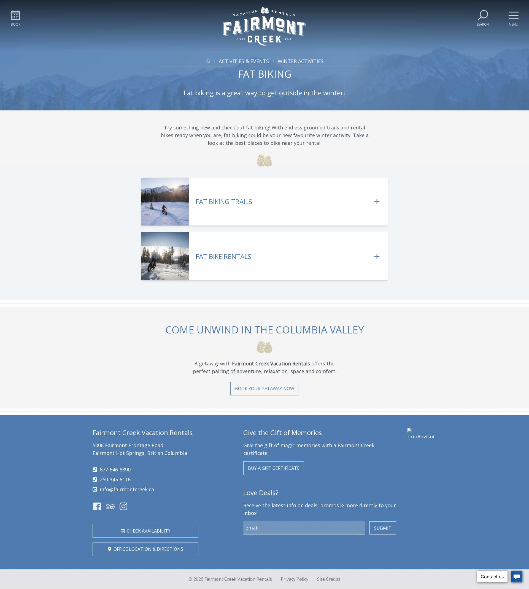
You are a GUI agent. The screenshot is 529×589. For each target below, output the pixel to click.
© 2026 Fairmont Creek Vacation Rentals (230, 579)
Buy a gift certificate (273, 468)
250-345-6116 (115, 479)
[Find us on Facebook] (97, 506)
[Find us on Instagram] (123, 506)
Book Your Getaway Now (264, 389)
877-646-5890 (115, 469)
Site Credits (329, 579)
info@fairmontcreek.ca (127, 489)
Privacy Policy (294, 579)
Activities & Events (244, 61)
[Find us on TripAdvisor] (110, 506)
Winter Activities (300, 61)
